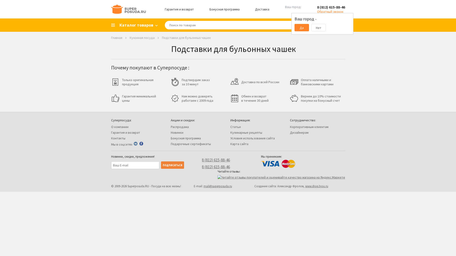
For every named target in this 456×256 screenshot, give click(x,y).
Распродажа (180, 127)
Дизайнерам (299, 132)
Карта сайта (239, 144)
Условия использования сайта (252, 138)
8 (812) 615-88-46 (331, 7)
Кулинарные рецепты (246, 132)
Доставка (262, 9)
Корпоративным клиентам (309, 127)
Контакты (118, 138)
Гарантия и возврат (179, 9)
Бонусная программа (224, 9)
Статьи (235, 127)
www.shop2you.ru (316, 186)
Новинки (177, 132)
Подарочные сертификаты (191, 144)
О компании (119, 127)
